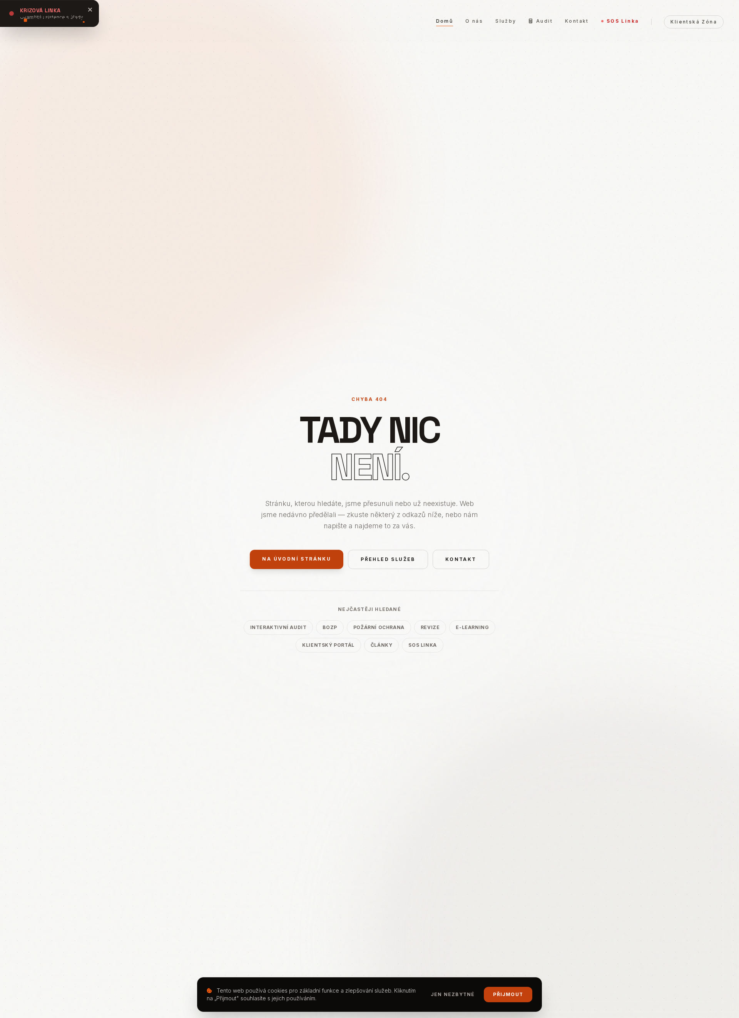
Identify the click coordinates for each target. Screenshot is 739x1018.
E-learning (472, 627)
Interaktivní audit (278, 627)
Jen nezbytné (453, 994)
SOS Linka (623, 21)
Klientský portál (328, 645)
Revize (430, 627)
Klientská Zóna (693, 22)
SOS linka (422, 645)
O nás (474, 21)
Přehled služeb (388, 559)
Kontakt (577, 21)
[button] (50, 19)
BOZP (330, 627)
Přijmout (508, 994)
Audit (544, 21)
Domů (444, 21)
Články (382, 645)
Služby (505, 21)
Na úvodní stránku (296, 559)
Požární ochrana (379, 627)
